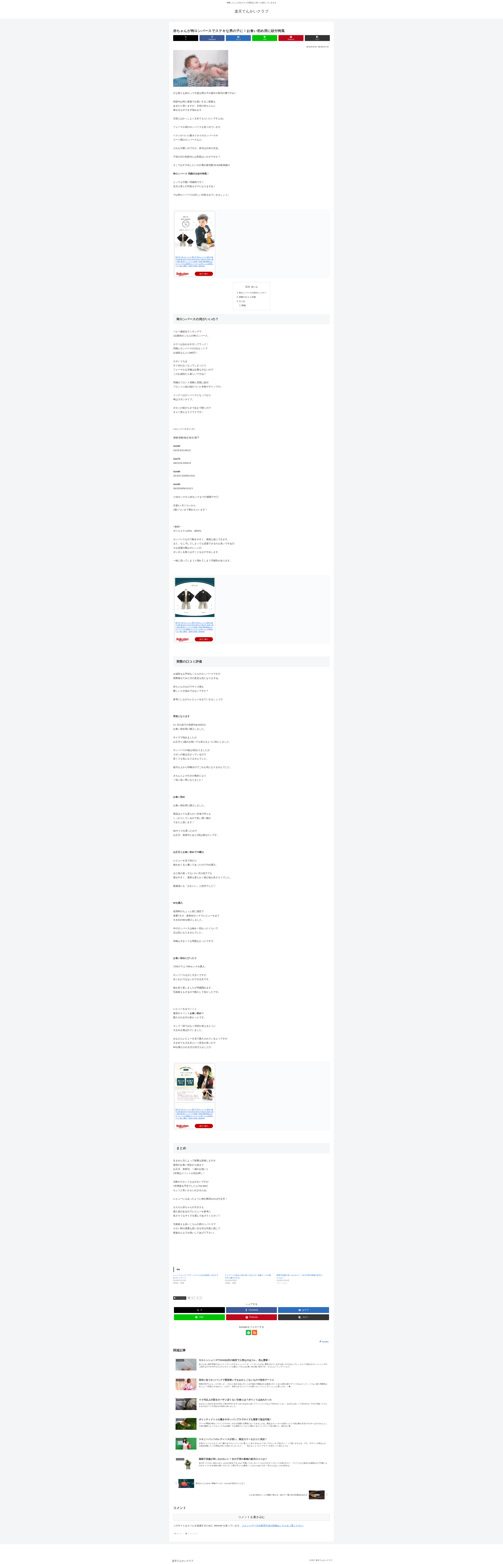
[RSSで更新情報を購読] (254, 1332)
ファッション (180, 1298)
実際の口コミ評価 (247, 297)
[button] (317, 38)
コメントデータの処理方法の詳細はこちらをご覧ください (272, 1525)
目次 (247, 286)
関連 (244, 305)
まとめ (242, 301)
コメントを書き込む (251, 1517)
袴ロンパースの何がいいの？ (252, 292)
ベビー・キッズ (195, 1298)
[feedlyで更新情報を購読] (248, 1332)
